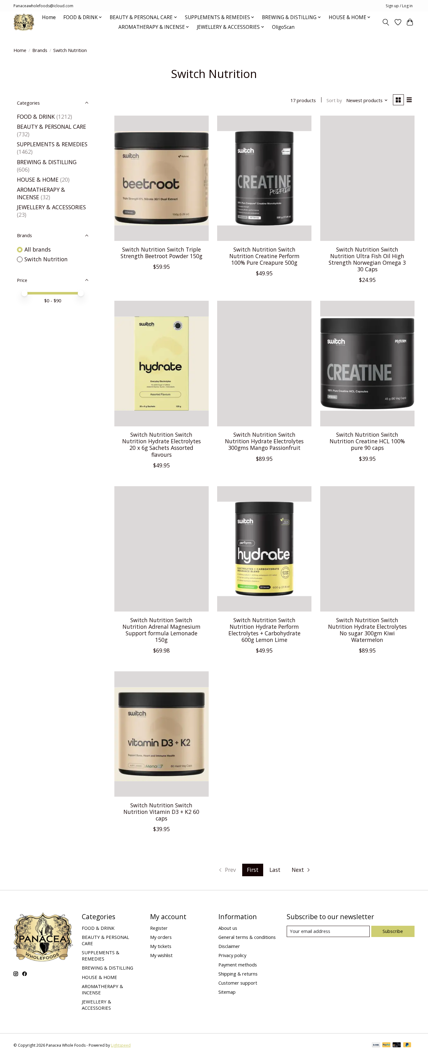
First (252, 869)
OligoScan (283, 27)
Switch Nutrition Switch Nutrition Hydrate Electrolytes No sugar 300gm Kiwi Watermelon (367, 629)
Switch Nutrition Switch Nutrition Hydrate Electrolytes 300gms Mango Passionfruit (264, 441)
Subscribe (393, 931)
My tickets (160, 946)
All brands (37, 249)
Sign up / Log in (399, 5)
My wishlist (161, 955)
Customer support (237, 983)
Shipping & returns (238, 974)
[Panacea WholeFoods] (23, 22)
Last (274, 869)
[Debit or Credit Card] (397, 1045)
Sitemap (227, 992)
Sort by (334, 100)
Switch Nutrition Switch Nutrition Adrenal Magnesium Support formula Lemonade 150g (162, 629)
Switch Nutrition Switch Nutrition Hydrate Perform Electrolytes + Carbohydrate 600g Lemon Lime (264, 629)
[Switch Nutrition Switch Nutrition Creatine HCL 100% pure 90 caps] (367, 363)
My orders (161, 937)
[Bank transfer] (376, 1045)
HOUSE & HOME (38, 179)
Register (159, 928)
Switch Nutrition (46, 259)
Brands (39, 50)
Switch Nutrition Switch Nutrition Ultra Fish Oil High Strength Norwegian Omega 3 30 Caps (367, 259)
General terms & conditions (247, 937)
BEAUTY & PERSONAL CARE (51, 126)
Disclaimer (229, 946)
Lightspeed (121, 1045)
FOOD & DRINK (36, 116)
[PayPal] (386, 1045)
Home (49, 17)
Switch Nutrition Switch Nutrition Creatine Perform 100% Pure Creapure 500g (264, 256)
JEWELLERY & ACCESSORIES (51, 207)
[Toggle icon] (385, 22)
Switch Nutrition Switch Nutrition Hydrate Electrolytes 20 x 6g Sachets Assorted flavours (161, 444)
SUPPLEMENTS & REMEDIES (52, 144)
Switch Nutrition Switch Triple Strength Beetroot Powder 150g (161, 253)
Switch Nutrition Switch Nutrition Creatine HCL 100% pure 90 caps (367, 441)
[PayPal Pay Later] (407, 1045)
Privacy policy (232, 955)
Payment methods (237, 964)
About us (227, 928)
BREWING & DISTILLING (46, 162)
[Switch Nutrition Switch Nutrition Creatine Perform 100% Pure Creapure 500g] (264, 178)
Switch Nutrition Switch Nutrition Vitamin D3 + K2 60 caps (161, 811)
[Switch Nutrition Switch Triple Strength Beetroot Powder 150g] (161, 178)
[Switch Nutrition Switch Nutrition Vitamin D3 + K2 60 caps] (161, 734)
